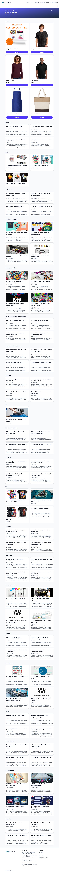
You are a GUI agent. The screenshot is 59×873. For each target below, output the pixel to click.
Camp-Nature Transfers (44, 2)
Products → (52, 10)
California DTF (36, 2)
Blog (32, 2)
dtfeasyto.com (10, 10)
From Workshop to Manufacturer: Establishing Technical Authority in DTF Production (29, 861)
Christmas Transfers (54, 2)
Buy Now (17, 52)
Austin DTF (28, 2)
